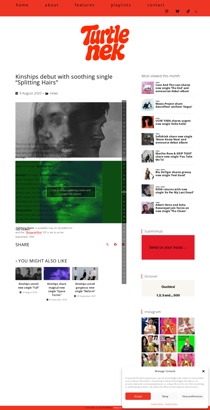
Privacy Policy (119, 408)
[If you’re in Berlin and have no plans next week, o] (186, 343)
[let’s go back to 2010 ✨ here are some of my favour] (150, 326)
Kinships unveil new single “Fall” (28, 285)
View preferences (192, 396)
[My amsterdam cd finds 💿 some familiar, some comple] (168, 343)
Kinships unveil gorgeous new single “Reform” (85, 287)
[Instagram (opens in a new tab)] (166, 11)
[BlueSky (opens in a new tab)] (177, 11)
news (54, 93)
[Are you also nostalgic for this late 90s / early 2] (168, 326)
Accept (138, 396)
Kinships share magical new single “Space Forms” (56, 289)
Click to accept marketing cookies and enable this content (125, 192)
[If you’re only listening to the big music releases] (186, 326)
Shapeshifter (34, 232)
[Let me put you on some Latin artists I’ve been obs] (150, 361)
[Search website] (196, 12)
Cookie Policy (157, 403)
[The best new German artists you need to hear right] (150, 343)
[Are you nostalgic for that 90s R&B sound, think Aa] (186, 361)
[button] (203, 371)
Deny (165, 396)
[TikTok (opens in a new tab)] (188, 11)
